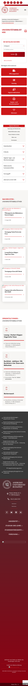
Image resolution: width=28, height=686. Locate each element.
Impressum (14, 503)
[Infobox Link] (14, 60)
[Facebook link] (6, 512)
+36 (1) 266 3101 (15, 499)
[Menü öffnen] (25, 10)
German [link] (24, 3)
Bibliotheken (18, 21)
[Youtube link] (11, 512)
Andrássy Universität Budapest (10, 19)
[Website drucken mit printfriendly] (25, 31)
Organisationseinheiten (8, 21)
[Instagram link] (16, 512)
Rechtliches (14, 506)
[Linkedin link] (20, 512)
